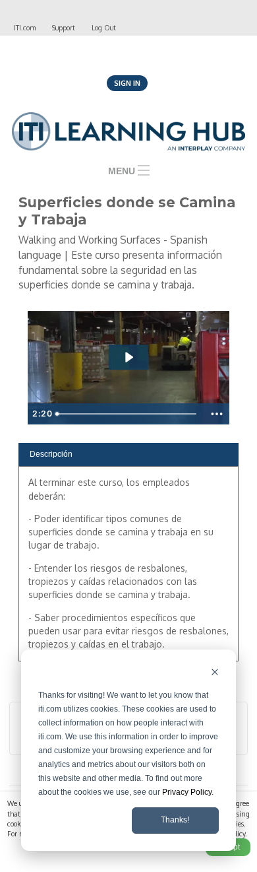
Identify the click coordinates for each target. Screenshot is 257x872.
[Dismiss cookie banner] (215, 674)
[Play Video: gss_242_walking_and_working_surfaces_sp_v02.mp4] (128, 357)
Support (63, 27)
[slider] (127, 413)
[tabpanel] (128, 568)
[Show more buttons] (216, 413)
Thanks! (175, 819)
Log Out (104, 27)
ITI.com (25, 27)
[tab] (128, 454)
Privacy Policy (187, 792)
